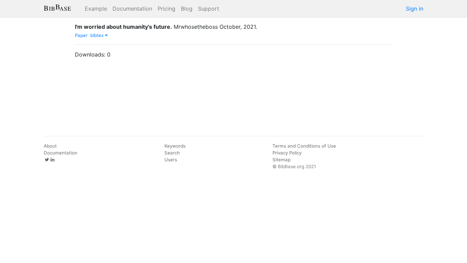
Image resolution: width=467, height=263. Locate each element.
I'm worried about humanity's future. (123, 26)
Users (170, 159)
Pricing (166, 8)
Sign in (414, 8)
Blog (186, 8)
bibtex (97, 35)
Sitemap (281, 159)
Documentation (132, 8)
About (50, 146)
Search (172, 152)
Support (208, 8)
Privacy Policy (287, 152)
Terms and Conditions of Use (304, 146)
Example (96, 8)
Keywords (175, 146)
